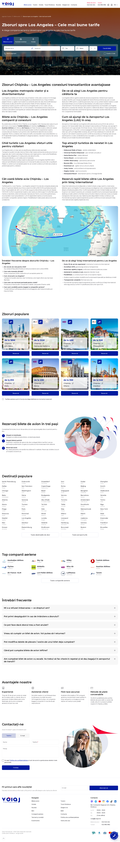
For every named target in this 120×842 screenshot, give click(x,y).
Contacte (74, 5)
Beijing (83, 486)
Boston (83, 527)
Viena (24, 495)
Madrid (4, 518)
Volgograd (65, 491)
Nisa (62, 509)
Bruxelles (104, 527)
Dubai (83, 482)
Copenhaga (45, 486)
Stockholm (85, 504)
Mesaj (5, 748)
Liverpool (64, 518)
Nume (5, 742)
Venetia (103, 495)
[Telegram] (95, 801)
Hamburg (64, 523)
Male (102, 514)
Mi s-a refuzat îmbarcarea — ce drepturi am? (27, 608)
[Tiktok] (111, 801)
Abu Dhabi (45, 500)
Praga (4, 509)
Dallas (4, 486)
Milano (63, 514)
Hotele (41, 5)
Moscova (5, 514)
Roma (63, 486)
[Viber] (92, 801)
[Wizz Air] (75, 567)
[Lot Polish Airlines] (45, 573)
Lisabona (84, 518)
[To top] (3, 838)
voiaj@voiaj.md (96, 818)
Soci (62, 482)
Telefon (8, 735)
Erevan (4, 527)
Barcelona (85, 495)
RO (115, 5)
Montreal (25, 514)
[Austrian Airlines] (104, 567)
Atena (4, 504)
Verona (64, 495)
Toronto (64, 500)
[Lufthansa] (75, 573)
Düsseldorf (45, 482)
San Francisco (27, 486)
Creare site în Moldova (8, 833)
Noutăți (58, 5)
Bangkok (84, 491)
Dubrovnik (26, 482)
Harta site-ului (65, 820)
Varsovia (25, 500)
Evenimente (36, 820)
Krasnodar (104, 518)
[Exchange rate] (108, 5)
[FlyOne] (16, 567)
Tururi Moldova (50, 5)
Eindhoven (45, 527)
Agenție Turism (6, 16)
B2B (62, 811)
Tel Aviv (44, 504)
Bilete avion (28, 5)
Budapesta (45, 495)
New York (104, 509)
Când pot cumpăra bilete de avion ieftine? (26, 650)
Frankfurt (104, 523)
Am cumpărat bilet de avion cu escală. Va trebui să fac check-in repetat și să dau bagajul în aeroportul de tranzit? (57, 660)
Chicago (5, 491)
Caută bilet (107, 48)
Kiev (3, 523)
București (64, 527)
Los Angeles (26, 518)
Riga (102, 504)
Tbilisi (63, 504)
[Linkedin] (115, 801)
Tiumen (25, 504)
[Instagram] (103, 801)
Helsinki (44, 523)
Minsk (43, 514)
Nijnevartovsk (86, 509)
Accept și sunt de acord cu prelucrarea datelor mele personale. (31, 761)
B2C (33, 811)
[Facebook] (107, 801)
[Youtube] (99, 801)
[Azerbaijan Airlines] (16, 561)
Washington (26, 491)
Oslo (43, 509)
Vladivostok (104, 491)
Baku (4, 495)
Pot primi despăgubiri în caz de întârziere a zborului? (31, 616)
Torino (102, 500)
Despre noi (65, 5)
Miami (83, 514)
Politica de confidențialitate (19, 760)
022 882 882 (102, 5)
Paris (23, 509)
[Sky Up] (45, 561)
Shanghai (104, 482)
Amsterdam (85, 500)
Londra (44, 518)
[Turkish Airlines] (104, 561)
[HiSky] (75, 561)
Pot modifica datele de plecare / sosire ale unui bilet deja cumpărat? (39, 642)
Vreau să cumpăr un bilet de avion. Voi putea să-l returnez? (34, 633)
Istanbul (25, 523)
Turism (35, 5)
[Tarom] (104, 573)
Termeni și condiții (38, 817)
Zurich (102, 486)
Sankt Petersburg (9, 482)
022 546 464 (91, 5)
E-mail (22, 735)
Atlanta (5, 500)
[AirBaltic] (45, 567)
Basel (43, 491)
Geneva (84, 523)
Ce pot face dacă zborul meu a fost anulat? (26, 625)
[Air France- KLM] (16, 573)
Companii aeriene (37, 814)
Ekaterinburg (27, 527)
